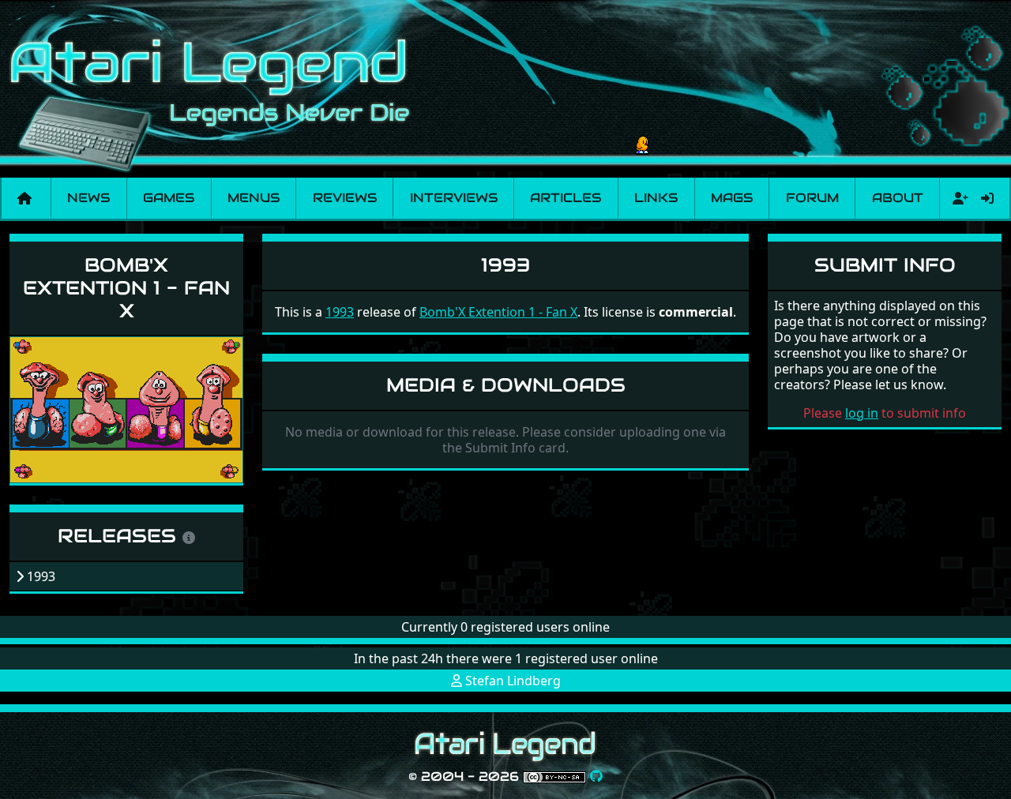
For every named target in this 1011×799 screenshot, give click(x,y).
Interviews (454, 197)
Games (168, 197)
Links (656, 197)
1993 (339, 312)
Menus (253, 197)
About (897, 197)
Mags (732, 197)
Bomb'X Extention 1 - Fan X (126, 288)
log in (861, 413)
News (88, 197)
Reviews (345, 197)
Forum (812, 197)
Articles (565, 197)
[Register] (957, 198)
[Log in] (987, 198)
